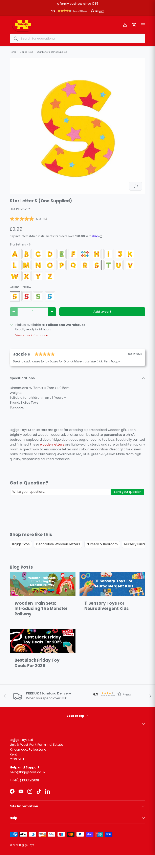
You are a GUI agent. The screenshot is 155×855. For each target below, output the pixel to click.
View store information (31, 335)
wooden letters (52, 444)
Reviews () (28, 219)
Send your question (127, 492)
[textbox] (60, 492)
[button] (77, 12)
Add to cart (102, 312)
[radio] (15, 254)
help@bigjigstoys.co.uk (27, 772)
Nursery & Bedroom (102, 544)
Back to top (75, 716)
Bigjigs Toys (21, 544)
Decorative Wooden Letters (58, 544)
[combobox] (77, 38)
